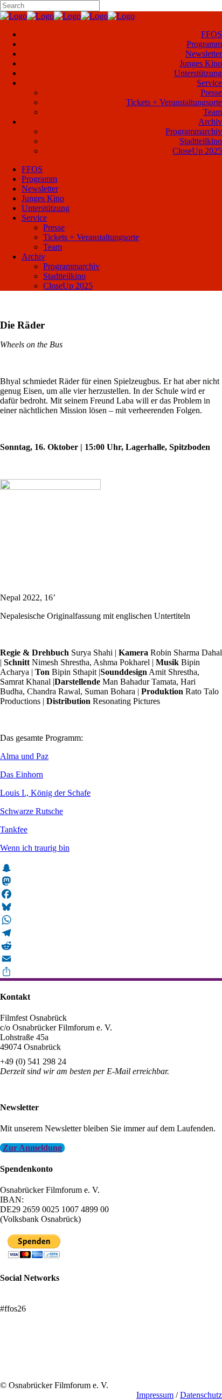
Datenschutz (201, 1394)
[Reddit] (111, 945)
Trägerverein (21, 1365)
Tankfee (13, 829)
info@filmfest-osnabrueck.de (49, 1085)
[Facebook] (111, 893)
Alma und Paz (24, 756)
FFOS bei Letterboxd (36, 1298)
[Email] (111, 958)
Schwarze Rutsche (31, 811)
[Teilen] (111, 971)
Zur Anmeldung (32, 1147)
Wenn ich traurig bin (35, 847)
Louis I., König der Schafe (45, 792)
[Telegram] (111, 932)
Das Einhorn (21, 774)
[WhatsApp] (111, 919)
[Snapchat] (111, 868)
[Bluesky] (111, 906)
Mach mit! (17, 1356)
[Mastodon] (111, 881)
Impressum (155, 1394)
